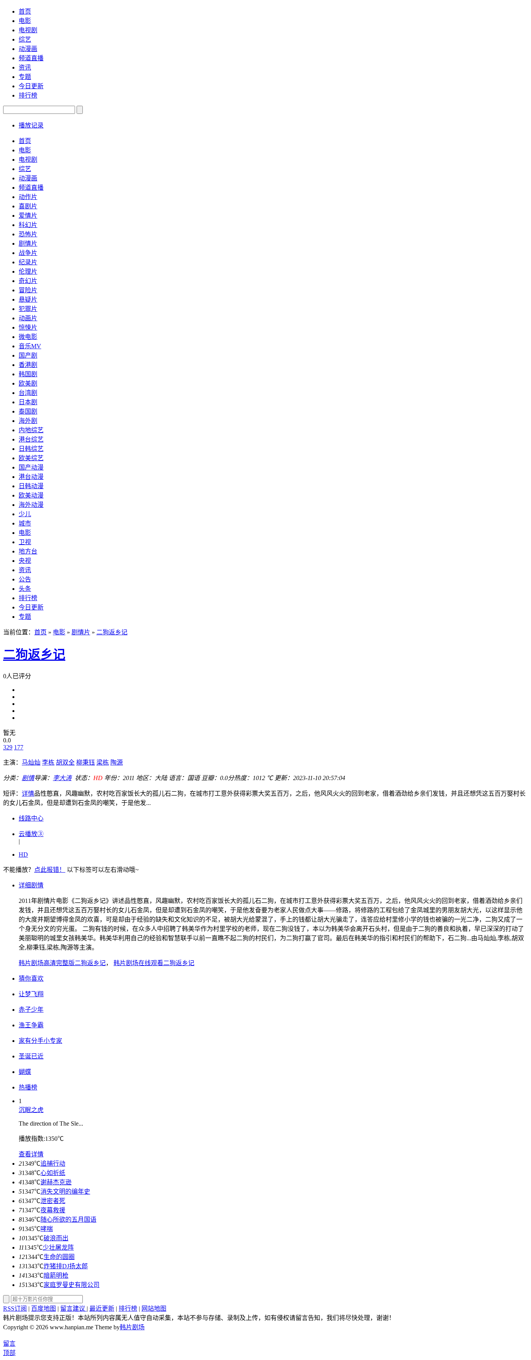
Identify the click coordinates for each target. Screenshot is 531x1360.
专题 (25, 76)
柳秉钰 (85, 762)
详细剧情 (31, 885)
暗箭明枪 (56, 1275)
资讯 (25, 67)
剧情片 (28, 243)
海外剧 (28, 420)
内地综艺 (31, 430)
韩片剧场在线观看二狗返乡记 (154, 963)
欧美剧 (28, 383)
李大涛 (62, 778)
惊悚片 (28, 327)
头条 (25, 588)
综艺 (25, 39)
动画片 (28, 318)
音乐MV (30, 346)
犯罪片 (28, 309)
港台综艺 (31, 439)
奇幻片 (28, 281)
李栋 (48, 762)
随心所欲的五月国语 (68, 1219)
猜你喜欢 (31, 978)
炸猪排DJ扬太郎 (66, 1266)
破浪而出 (56, 1238)
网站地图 (153, 1308)
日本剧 (28, 402)
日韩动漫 (31, 486)
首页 (25, 11)
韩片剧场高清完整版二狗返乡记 (62, 963)
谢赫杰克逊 (56, 1182)
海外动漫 (31, 504)
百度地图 (43, 1308)
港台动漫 (31, 476)
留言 (9, 1343)
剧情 (28, 778)
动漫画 (28, 48)
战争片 (28, 253)
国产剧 (28, 355)
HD (23, 854)
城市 (25, 523)
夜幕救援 (52, 1210)
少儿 (25, 514)
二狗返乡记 (112, 632)
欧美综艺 (31, 458)
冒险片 (28, 290)
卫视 (25, 542)
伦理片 (28, 271)
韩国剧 (28, 374)
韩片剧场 (132, 1327)
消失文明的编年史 (65, 1191)
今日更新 (31, 86)
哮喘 (46, 1229)
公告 (25, 579)
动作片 (28, 197)
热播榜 (28, 1087)
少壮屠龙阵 (58, 1247)
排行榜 (28, 95)
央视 (25, 560)
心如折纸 (52, 1173)
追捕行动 (52, 1163)
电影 (25, 20)
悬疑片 (28, 299)
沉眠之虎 (31, 1110)
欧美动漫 (31, 495)
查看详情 (31, 1154)
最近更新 (101, 1308)
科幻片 (28, 225)
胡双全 (65, 762)
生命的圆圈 (59, 1257)
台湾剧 (28, 392)
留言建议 (73, 1308)
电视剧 (28, 30)
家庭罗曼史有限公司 (72, 1284)
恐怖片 (28, 234)
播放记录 (31, 125)
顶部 (9, 1353)
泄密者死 (52, 1201)
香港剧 (28, 364)
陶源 (116, 762)
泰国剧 (28, 411)
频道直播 (31, 58)
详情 (28, 793)
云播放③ (31, 834)
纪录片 (28, 262)
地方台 (28, 551)
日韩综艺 (31, 448)
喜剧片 (28, 206)
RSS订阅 (15, 1308)
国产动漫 (31, 467)
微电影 (28, 336)
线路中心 (31, 818)
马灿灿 (31, 762)
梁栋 (102, 762)
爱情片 (28, 215)
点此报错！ (49, 869)
